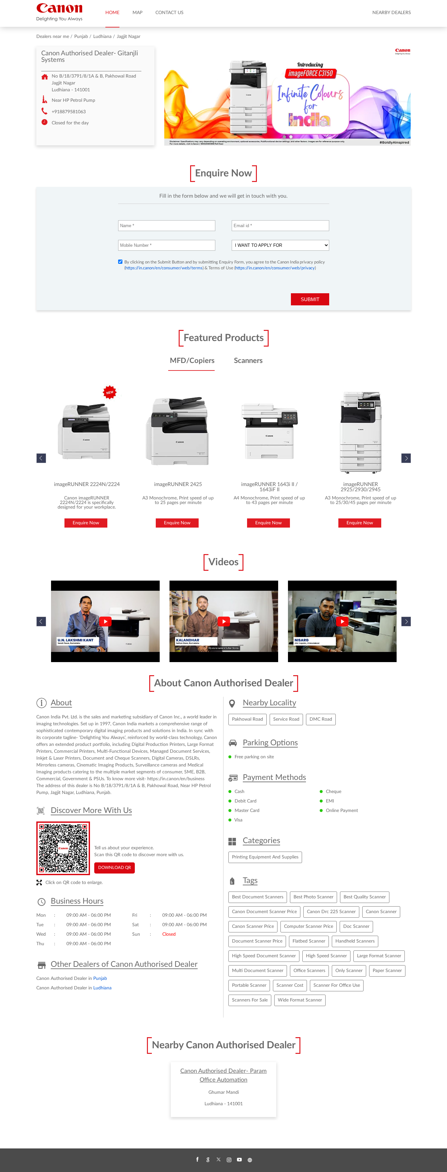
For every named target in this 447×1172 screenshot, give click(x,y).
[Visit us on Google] (207, 1159)
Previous (41, 621)
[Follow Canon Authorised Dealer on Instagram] (228, 1159)
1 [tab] (284, 136)
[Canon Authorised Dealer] (59, 12)
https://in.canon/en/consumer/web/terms (164, 268)
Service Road (286, 719)
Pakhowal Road (247, 719)
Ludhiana (102, 36)
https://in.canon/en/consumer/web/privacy (275, 268)
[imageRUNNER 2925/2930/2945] (361, 431)
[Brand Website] (249, 1159)
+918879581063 (69, 112)
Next (406, 458)
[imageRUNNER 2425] (178, 431)
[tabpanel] (287, 96)
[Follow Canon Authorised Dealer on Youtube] (239, 1159)
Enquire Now (86, 523)
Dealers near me (52, 36)
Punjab (81, 36)
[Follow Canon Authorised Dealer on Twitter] (218, 1159)
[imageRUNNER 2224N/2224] (87, 431)
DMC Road (321, 719)
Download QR (114, 868)
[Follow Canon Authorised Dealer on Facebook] (197, 1159)
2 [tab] (291, 136)
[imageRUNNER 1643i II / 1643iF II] (269, 431)
